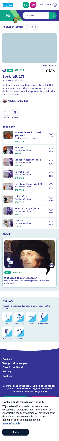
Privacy (7, 371)
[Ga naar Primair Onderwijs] (8, 15)
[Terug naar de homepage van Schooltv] (7, 5)
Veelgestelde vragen (14, 363)
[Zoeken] (53, 15)
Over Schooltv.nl (12, 367)
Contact (7, 359)
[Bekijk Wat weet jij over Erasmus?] (29, 263)
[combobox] (36, 15)
